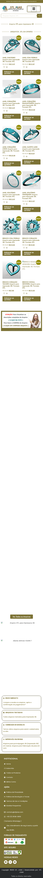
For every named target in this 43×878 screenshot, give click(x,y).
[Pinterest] (15, 862)
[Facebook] (6, 862)
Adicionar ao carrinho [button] (9, 72)
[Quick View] (7, 67)
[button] (33, 9)
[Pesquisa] (39, 16)
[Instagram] (10, 862)
